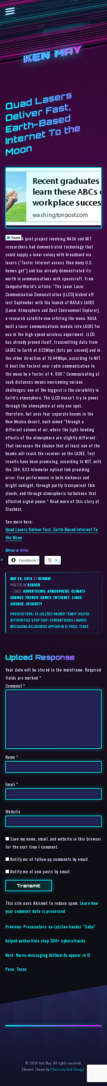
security (34, 603)
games (45, 597)
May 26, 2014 (21, 578)
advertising (34, 591)
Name (11, 757)
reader (34, 584)
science (17, 603)
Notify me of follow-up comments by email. (49, 859)
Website (12, 811)
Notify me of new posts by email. (40, 871)
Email (11, 784)
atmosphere (58, 591)
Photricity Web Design (67, 1069)
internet (61, 597)
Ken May (54, 54)
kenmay (44, 578)
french (31, 597)
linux (77, 597)
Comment (15, 685)
